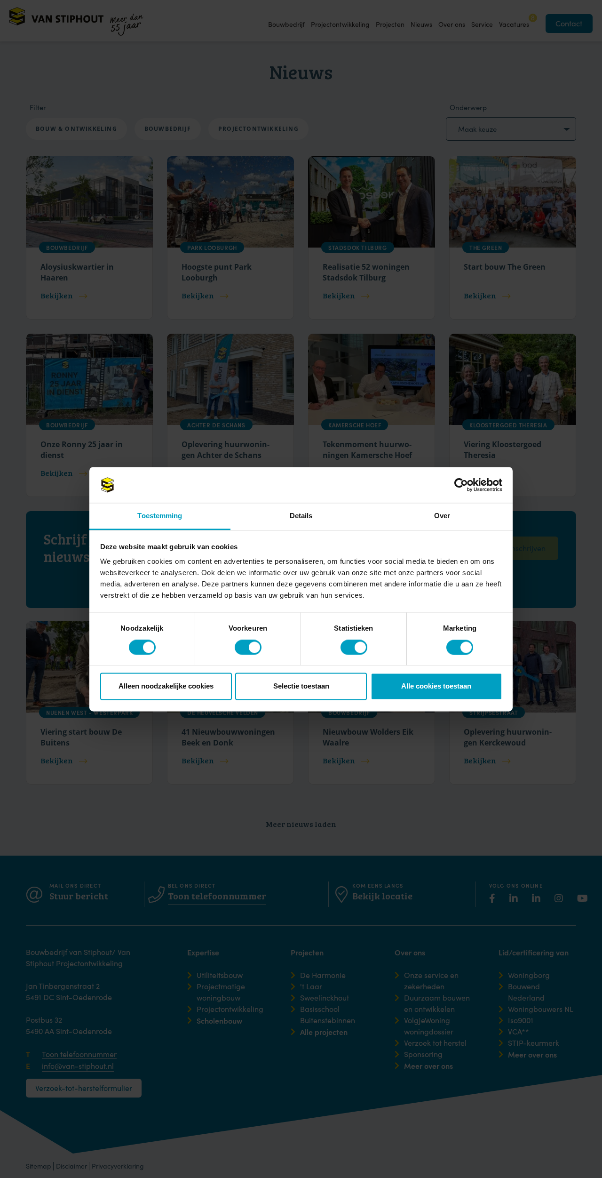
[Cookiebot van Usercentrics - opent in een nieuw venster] (461, 485)
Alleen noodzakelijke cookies (166, 686)
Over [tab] (442, 516)
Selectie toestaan (301, 686)
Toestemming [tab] (159, 516)
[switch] (242, 647)
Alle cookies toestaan (436, 686)
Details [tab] (301, 516)
